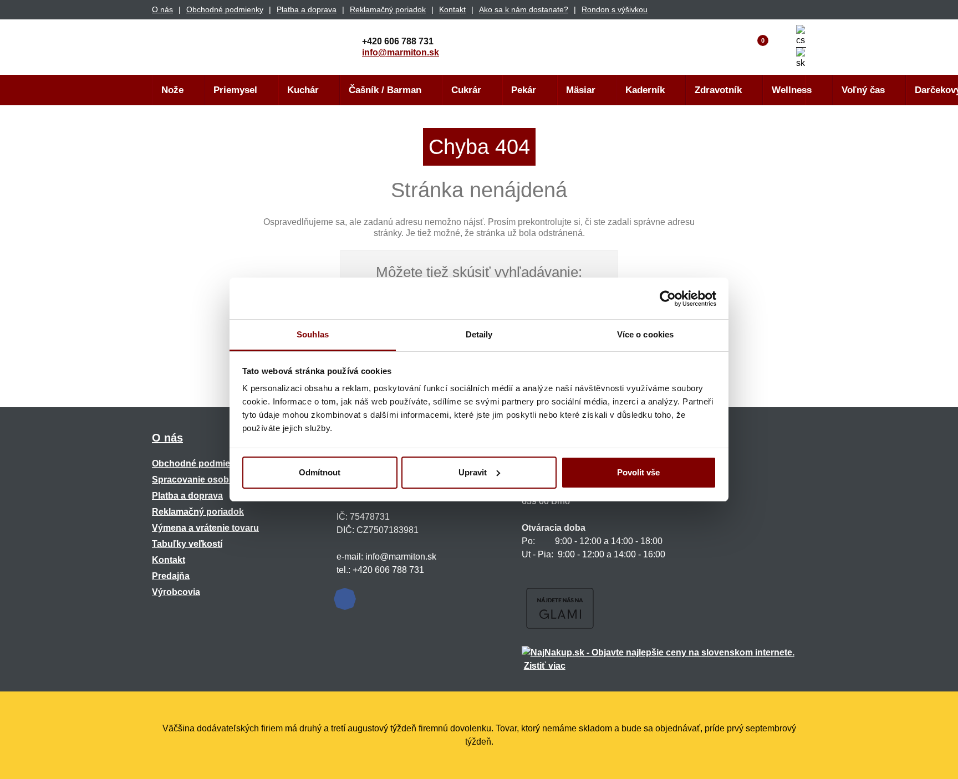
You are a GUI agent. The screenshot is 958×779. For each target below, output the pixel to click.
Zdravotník (718, 90)
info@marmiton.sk (400, 52)
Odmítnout (319, 472)
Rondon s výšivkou (615, 9)
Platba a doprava (307, 9)
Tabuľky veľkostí (187, 544)
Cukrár (466, 90)
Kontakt (452, 9)
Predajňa (171, 576)
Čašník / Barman (385, 90)
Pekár (523, 90)
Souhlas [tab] (313, 334)
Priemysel (235, 90)
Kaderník (645, 90)
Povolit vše (638, 472)
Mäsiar (580, 90)
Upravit (472, 472)
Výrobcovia (176, 592)
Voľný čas (863, 90)
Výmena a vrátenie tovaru (205, 527)
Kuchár (303, 90)
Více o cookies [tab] (645, 334)
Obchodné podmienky (224, 9)
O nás (162, 9)
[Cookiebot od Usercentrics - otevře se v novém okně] (667, 298)
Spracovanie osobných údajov (216, 479)
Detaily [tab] (479, 334)
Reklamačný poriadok (388, 9)
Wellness (792, 90)
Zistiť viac (544, 665)
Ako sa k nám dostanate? (523, 9)
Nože (172, 90)
